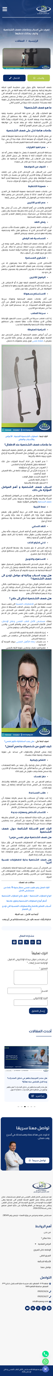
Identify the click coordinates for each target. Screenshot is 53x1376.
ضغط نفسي (37, 341)
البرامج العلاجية (44, 1244)
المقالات (19, 40)
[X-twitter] (38, 1308)
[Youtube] (27, 1308)
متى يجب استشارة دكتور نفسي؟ (19, 741)
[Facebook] (49, 1308)
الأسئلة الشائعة (44, 1261)
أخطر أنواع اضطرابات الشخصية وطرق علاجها (26, 901)
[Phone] (45, 1354)
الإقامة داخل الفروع (42, 1250)
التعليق (43, 968)
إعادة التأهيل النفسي (25, 641)
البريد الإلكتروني (40, 998)
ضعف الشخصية (45, 502)
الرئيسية (33, 40)
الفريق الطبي (45, 1255)
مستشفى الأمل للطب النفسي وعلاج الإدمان (23, 621)
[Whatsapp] (45, 1361)
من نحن (47, 1232)
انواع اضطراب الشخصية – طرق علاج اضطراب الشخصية (26, 896)
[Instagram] (43, 1308)
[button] (38, 942)
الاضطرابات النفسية (24, 604)
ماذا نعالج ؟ (46, 1238)
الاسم (45, 991)
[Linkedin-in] (32, 1308)
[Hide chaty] (45, 1369)
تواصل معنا (46, 1267)
